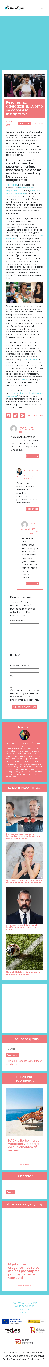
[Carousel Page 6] (30, 1285)
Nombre (15, 655)
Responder (32, 456)
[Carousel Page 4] (28, 1164)
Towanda (38, 123)
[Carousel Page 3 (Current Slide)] (26, 1164)
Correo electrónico (21, 665)
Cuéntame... (24, 123)
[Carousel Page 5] (28, 1285)
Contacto (24, 1312)
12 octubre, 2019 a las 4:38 (34, 531)
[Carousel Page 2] (23, 1164)
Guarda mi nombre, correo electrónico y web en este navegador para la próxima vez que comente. (24, 695)
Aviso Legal (24, 1309)
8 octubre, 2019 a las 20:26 (31, 477)
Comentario (17, 620)
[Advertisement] (24, 41)
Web (12, 676)
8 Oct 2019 (9, 123)
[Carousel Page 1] (21, 1164)
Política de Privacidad (24, 1302)
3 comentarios (35, 415)
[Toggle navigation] (42, 8)
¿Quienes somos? (24, 1306)
